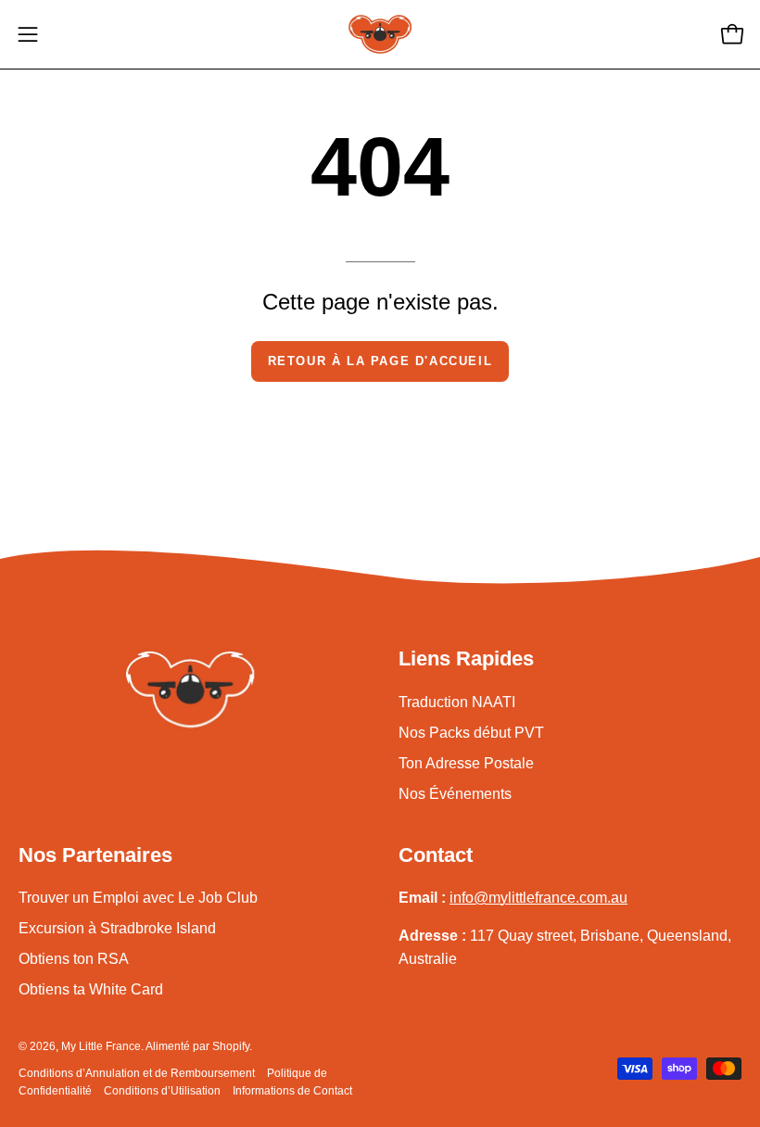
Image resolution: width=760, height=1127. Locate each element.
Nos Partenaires (95, 855)
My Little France (101, 1046)
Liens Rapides (466, 658)
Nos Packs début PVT (471, 733)
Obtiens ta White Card (91, 989)
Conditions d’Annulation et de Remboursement (137, 1073)
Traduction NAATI (457, 702)
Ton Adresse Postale (466, 763)
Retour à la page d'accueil (380, 361)
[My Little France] (380, 34)
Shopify (230, 1046)
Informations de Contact (292, 1090)
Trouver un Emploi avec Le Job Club (138, 897)
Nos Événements (455, 794)
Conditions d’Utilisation (162, 1090)
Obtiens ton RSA (74, 959)
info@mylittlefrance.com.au (538, 897)
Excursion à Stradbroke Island (117, 928)
